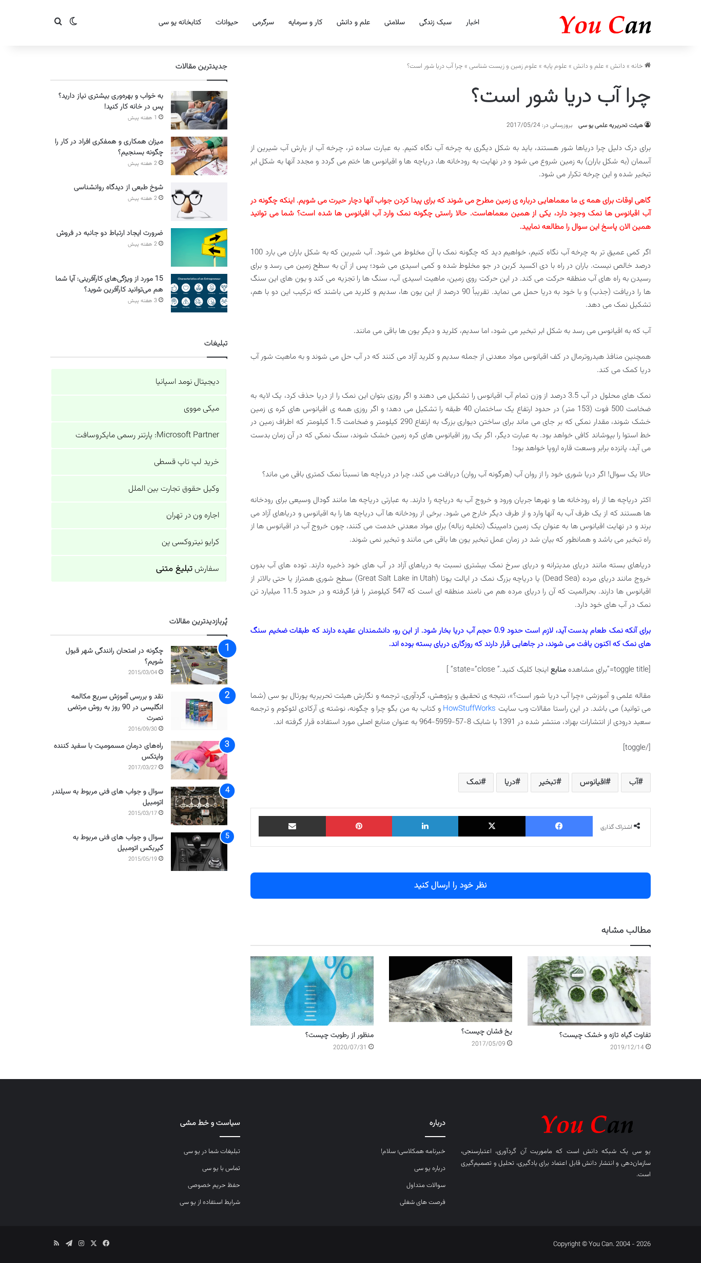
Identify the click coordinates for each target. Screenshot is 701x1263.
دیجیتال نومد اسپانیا (187, 382)
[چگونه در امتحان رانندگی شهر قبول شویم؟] (199, 665)
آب (633, 782)
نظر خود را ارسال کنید (450, 885)
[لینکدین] (425, 826)
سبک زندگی (435, 22)
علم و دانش (353, 22)
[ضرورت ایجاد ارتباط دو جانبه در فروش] (199, 247)
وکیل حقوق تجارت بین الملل (173, 489)
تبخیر (547, 782)
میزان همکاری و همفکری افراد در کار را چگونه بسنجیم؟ (109, 147)
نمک (473, 782)
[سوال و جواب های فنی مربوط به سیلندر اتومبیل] (199, 806)
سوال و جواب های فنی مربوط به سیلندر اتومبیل (107, 797)
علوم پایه (555, 66)
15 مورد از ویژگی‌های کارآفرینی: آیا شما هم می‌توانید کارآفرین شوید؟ (109, 284)
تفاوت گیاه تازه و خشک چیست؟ (605, 1035)
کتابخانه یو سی (180, 22)
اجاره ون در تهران (192, 515)
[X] (491, 826)
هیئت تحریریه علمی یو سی (610, 125)
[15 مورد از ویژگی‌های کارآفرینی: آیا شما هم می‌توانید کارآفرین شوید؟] (199, 293)
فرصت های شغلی (422, 1202)
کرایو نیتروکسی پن (190, 542)
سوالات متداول (425, 1185)
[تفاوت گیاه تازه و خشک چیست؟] (589, 991)
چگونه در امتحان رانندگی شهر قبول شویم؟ (114, 656)
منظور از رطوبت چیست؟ (339, 1035)
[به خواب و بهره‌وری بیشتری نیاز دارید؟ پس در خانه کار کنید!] (199, 110)
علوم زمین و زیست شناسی (503, 66)
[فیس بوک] (559, 826)
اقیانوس (593, 782)
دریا (509, 782)
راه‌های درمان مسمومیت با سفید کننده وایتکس (108, 751)
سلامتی (394, 22)
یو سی (641, 1151)
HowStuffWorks (469, 709)
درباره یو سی (429, 1168)
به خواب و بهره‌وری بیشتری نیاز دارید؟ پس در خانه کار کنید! (111, 101)
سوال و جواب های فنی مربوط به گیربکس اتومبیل (118, 843)
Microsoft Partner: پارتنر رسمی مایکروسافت (147, 435)
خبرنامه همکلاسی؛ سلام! (413, 1151)
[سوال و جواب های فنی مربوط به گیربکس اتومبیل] (199, 851)
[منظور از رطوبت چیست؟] (312, 991)
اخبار (472, 22)
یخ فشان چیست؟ (486, 1031)
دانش (617, 66)
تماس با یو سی (221, 1168)
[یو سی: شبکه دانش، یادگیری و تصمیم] (574, 22)
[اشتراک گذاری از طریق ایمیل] (292, 826)
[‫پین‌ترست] (359, 826)
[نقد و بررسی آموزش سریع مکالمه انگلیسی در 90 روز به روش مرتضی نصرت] (199, 711)
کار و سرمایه (305, 22)
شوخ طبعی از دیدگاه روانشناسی (118, 187)
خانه (638, 66)
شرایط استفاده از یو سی (210, 1202)
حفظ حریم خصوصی (214, 1185)
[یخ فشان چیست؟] (450, 989)
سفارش (187, 569)
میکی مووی (201, 408)
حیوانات (227, 22)
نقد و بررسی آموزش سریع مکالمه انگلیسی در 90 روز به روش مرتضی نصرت (115, 707)
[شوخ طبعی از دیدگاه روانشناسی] (199, 201)
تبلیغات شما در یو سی (212, 1151)
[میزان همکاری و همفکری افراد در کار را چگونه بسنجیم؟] (199, 156)
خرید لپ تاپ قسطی (186, 462)
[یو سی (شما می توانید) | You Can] (556, 1122)
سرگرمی (263, 22)
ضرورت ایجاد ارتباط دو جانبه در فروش (109, 233)
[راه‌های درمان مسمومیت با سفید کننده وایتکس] (199, 760)
